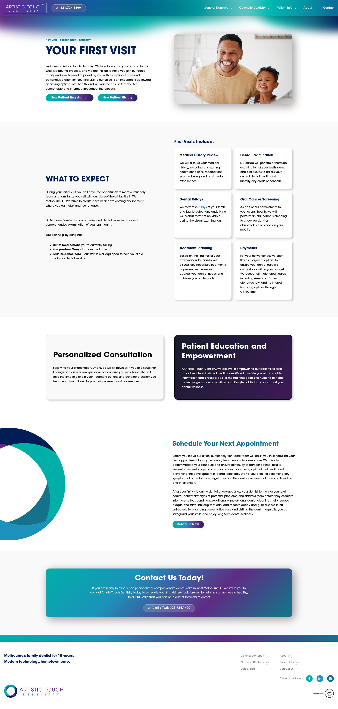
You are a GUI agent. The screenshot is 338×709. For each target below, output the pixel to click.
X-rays (203, 207)
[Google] (330, 678)
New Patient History (118, 97)
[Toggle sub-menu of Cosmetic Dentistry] (266, 662)
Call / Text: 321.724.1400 (171, 607)
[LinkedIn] (320, 678)
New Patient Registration (70, 97)
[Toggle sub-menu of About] (290, 656)
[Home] (24, 8)
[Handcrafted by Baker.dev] (323, 693)
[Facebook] (309, 678)
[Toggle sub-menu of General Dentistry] (265, 656)
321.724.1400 (71, 8)
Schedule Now (188, 524)
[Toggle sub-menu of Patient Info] (296, 662)
